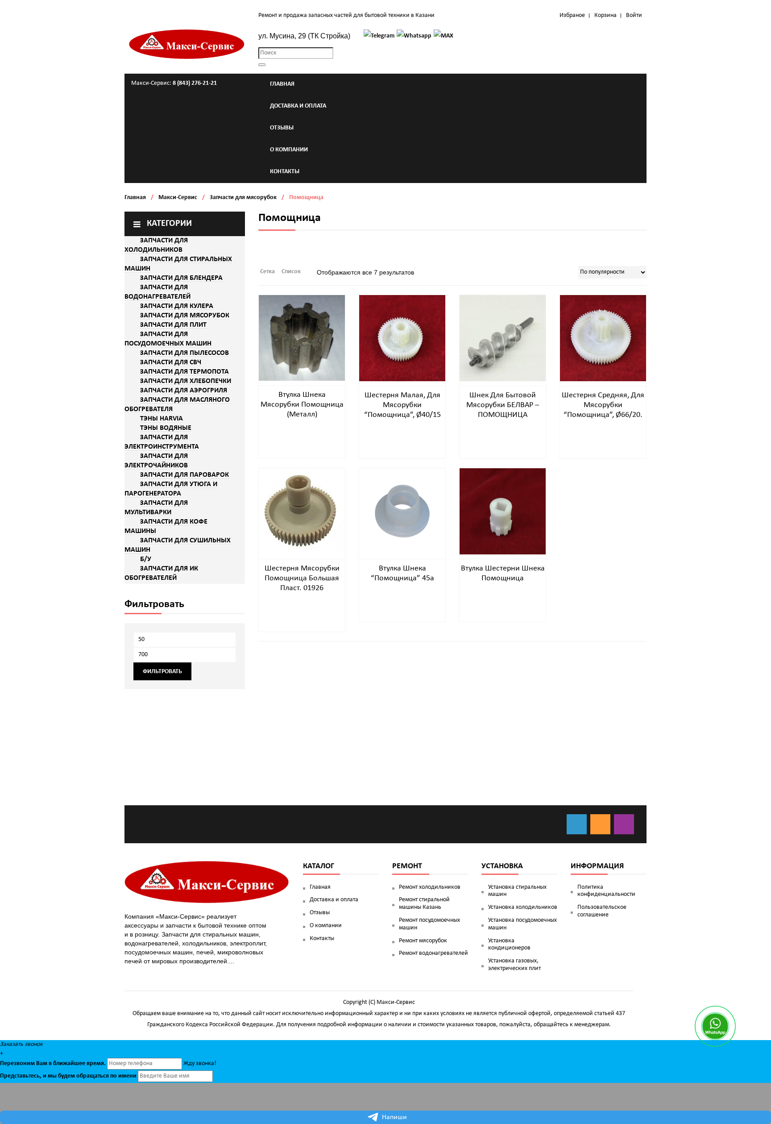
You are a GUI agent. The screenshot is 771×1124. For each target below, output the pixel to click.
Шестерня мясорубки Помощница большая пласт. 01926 (302, 578)
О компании (326, 925)
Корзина (605, 15)
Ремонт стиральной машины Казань (424, 903)
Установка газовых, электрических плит (514, 964)
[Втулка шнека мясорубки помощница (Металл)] (302, 337)
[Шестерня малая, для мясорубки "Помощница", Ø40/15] (402, 338)
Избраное (572, 15)
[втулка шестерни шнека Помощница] (503, 511)
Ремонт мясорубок (423, 940)
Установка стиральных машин (517, 891)
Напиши (394, 1117)
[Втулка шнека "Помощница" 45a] (402, 511)
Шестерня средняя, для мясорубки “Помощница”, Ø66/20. (603, 405)
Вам (41, 1063)
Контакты (322, 938)
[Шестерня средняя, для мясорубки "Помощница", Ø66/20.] (603, 338)
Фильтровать (162, 671)
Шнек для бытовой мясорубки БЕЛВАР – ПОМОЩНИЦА (502, 405)
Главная (135, 197)
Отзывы (320, 912)
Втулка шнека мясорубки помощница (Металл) (302, 405)
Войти (634, 15)
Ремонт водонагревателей (433, 953)
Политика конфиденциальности (606, 891)
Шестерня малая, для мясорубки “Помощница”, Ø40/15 (402, 405)
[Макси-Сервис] (187, 44)
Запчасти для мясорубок (243, 197)
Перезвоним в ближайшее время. (53, 1063)
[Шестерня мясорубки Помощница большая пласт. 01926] (302, 511)
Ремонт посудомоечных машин (429, 924)
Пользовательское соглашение (601, 911)
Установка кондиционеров (509, 944)
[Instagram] (624, 824)
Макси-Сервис (177, 197)
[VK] (577, 824)
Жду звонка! (199, 1063)
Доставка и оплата (334, 899)
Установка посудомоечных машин (522, 924)
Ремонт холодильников (429, 887)
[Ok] (600, 824)
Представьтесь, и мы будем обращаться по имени (68, 1076)
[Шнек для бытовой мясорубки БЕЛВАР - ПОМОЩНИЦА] (503, 338)
